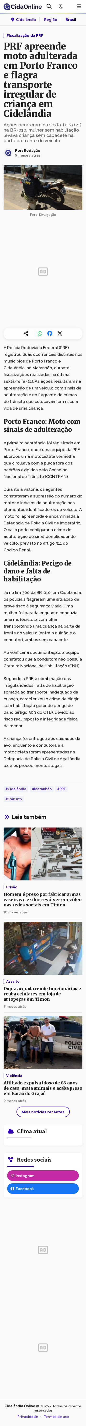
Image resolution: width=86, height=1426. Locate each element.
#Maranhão (42, 789)
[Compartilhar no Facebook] (50, 334)
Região (50, 19)
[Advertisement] (43, 271)
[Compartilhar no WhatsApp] (40, 334)
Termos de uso (56, 1416)
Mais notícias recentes (43, 1111)
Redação (32, 150)
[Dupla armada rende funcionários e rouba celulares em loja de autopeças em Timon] (43, 949)
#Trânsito (13, 799)
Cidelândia (25, 19)
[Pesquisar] (49, 6)
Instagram (24, 1175)
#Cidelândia (15, 789)
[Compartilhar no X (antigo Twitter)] (60, 334)
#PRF (61, 789)
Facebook (24, 1188)
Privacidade (27, 1416)
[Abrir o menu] (78, 6)
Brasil (71, 19)
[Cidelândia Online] (23, 6)
